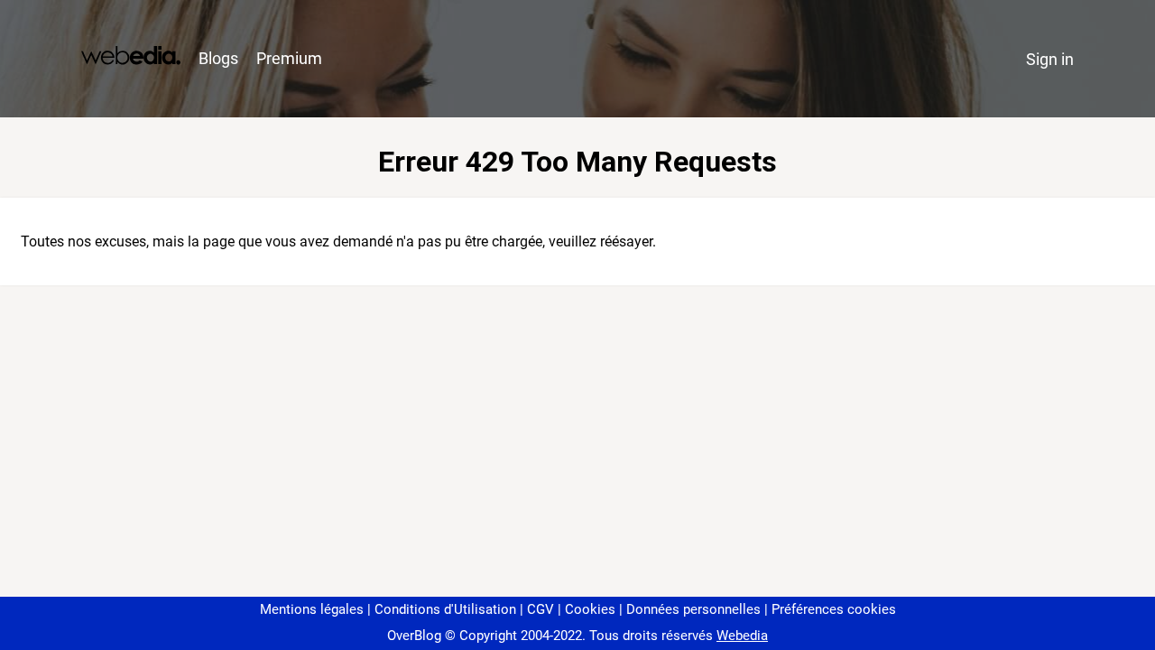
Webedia (742, 635)
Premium (289, 58)
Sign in (1050, 59)
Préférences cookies (834, 609)
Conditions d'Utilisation (445, 609)
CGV (540, 609)
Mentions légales (312, 609)
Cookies (590, 609)
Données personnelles (693, 609)
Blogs (218, 58)
